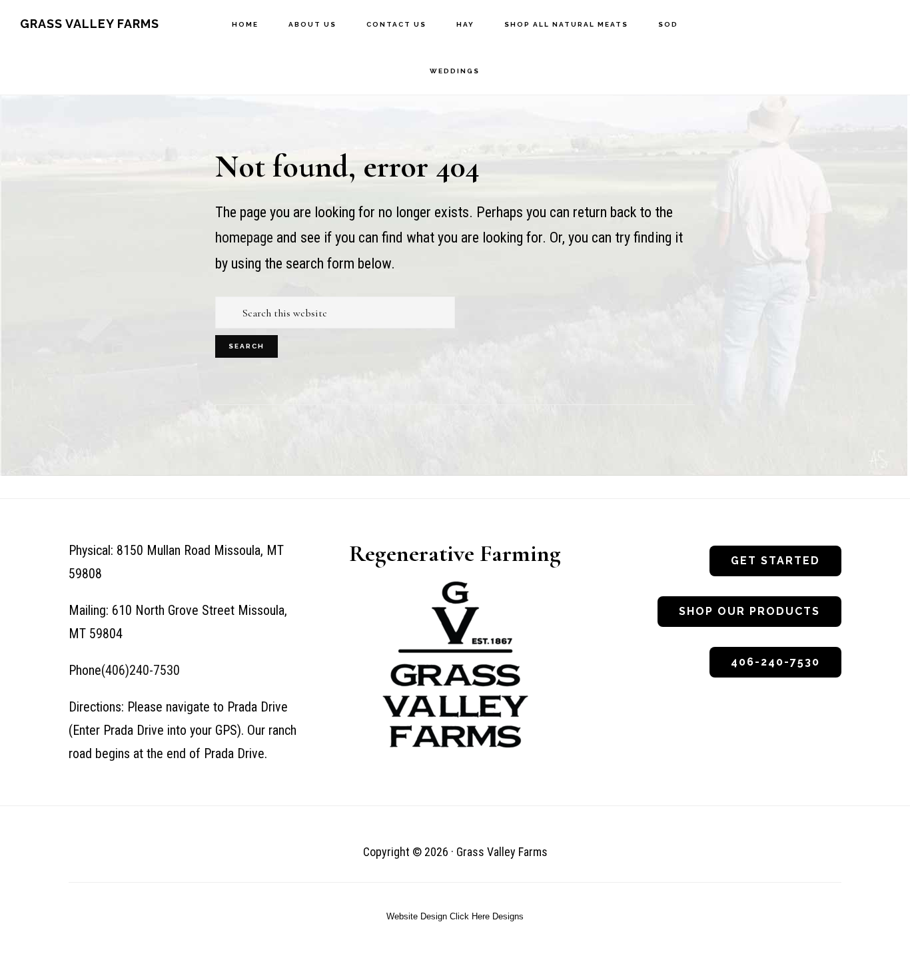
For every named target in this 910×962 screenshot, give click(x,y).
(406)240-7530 (140, 670)
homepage (244, 237)
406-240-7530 (775, 662)
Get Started (775, 560)
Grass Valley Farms (89, 24)
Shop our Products (749, 611)
